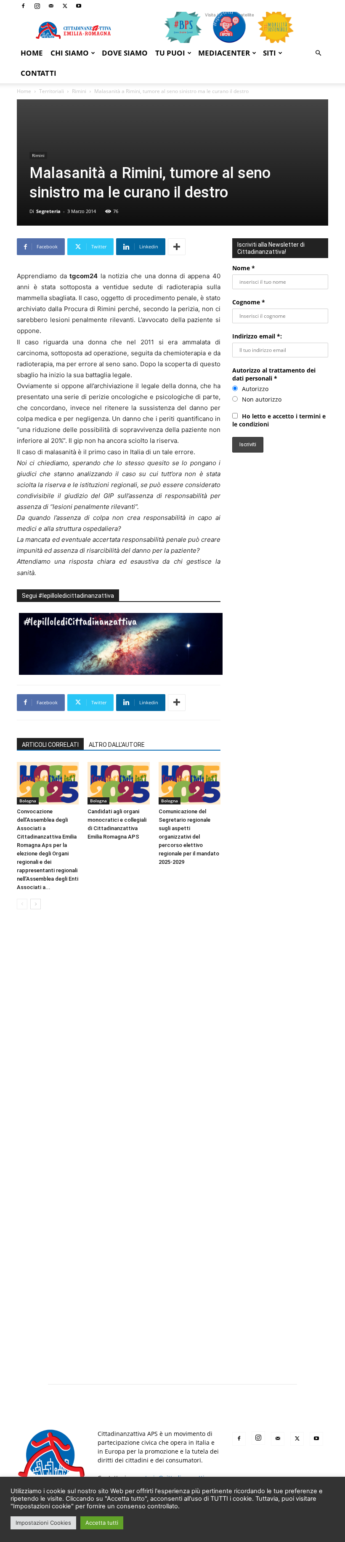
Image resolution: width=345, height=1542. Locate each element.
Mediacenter (224, 53)
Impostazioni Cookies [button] (43, 1522)
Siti (269, 53)
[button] (318, 53)
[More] (177, 246)
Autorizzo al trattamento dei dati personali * (274, 374)
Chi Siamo (69, 53)
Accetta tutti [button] (101, 1522)
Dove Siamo (125, 53)
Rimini (79, 91)
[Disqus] (118, 1034)
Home (32, 53)
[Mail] (51, 6)
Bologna (27, 801)
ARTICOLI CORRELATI (50, 744)
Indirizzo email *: (257, 336)
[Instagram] (37, 6)
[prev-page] (22, 904)
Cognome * (248, 302)
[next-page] (35, 904)
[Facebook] (23, 6)
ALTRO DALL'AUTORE (117, 744)
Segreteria (48, 211)
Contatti (38, 73)
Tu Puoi (170, 53)
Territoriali (51, 91)
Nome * (243, 268)
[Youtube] (78, 6)
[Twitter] (64, 6)
